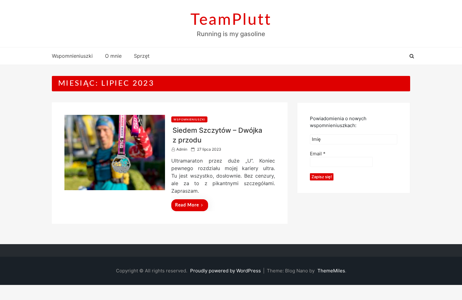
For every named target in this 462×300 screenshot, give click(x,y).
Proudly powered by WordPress (226, 271)
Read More (187, 205)
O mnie (113, 56)
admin (181, 149)
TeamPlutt (231, 20)
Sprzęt (142, 56)
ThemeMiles (331, 271)
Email (318, 154)
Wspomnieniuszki (72, 56)
